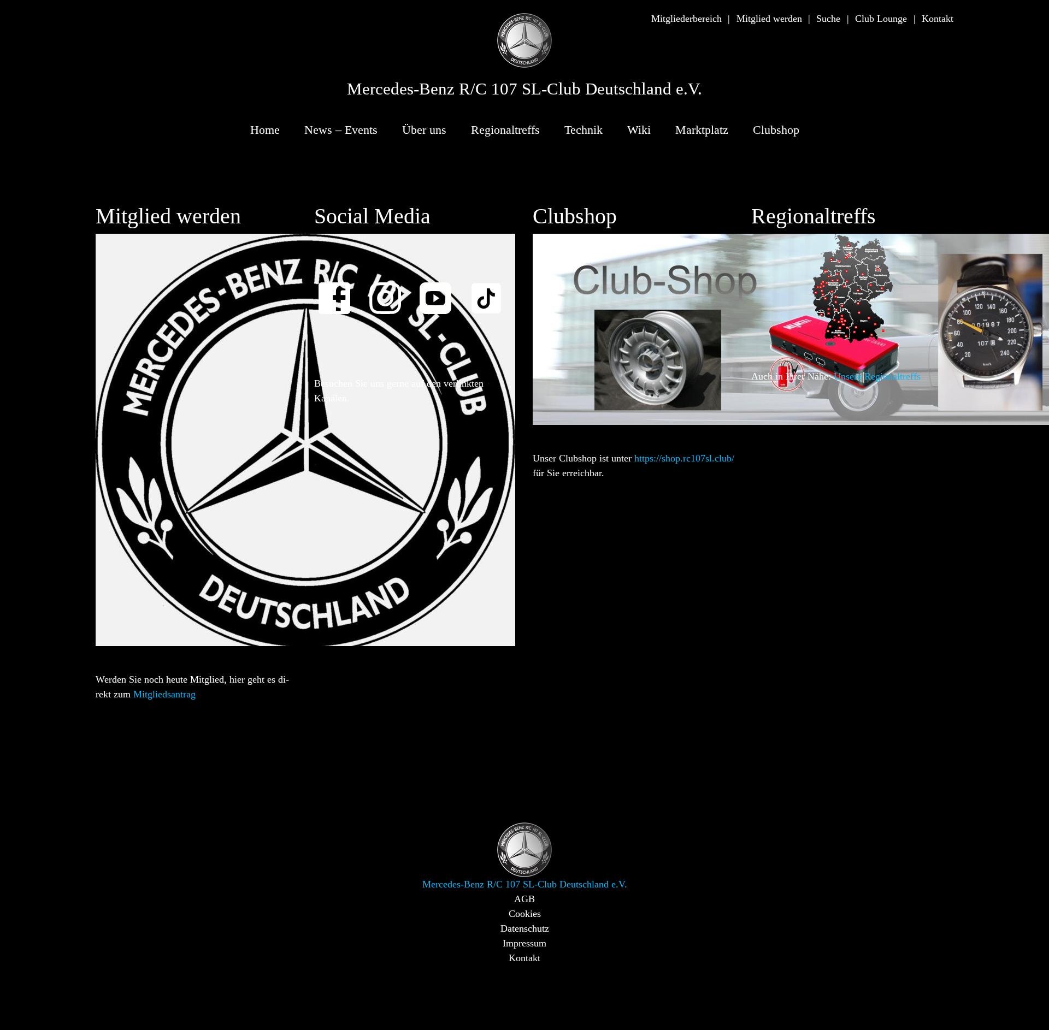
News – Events (341, 130)
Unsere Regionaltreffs (877, 376)
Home (265, 130)
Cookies (525, 913)
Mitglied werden (769, 18)
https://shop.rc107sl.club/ (684, 458)
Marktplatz (701, 130)
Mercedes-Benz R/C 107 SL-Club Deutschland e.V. (524, 89)
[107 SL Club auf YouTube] (440, 291)
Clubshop (776, 130)
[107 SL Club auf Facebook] (339, 291)
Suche (828, 18)
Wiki (639, 130)
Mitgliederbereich (686, 18)
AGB (524, 898)
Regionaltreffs (505, 130)
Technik (583, 130)
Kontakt (937, 18)
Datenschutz (524, 928)
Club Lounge (881, 18)
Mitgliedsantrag (164, 694)
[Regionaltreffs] (852, 287)
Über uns (424, 130)
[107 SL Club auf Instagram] (390, 291)
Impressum (524, 943)
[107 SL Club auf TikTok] (491, 291)
